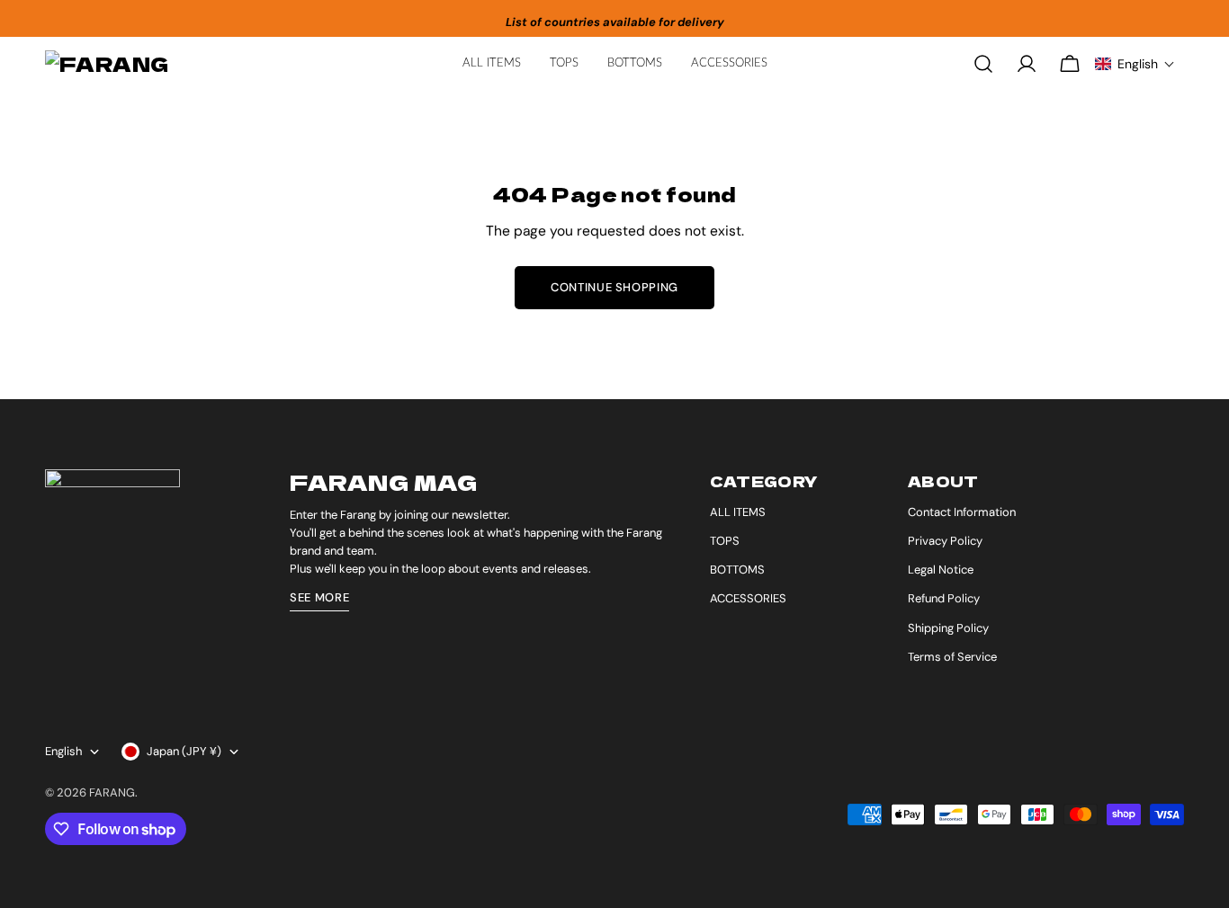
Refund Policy (944, 598)
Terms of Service (952, 656)
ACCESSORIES (748, 598)
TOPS (725, 540)
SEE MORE (319, 597)
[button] (1135, 64)
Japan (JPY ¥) (184, 751)
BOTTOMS (737, 569)
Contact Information (962, 512)
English (63, 751)
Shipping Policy (948, 628)
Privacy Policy (945, 540)
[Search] (983, 64)
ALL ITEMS (738, 512)
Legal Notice (940, 569)
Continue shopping (614, 287)
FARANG (112, 792)
